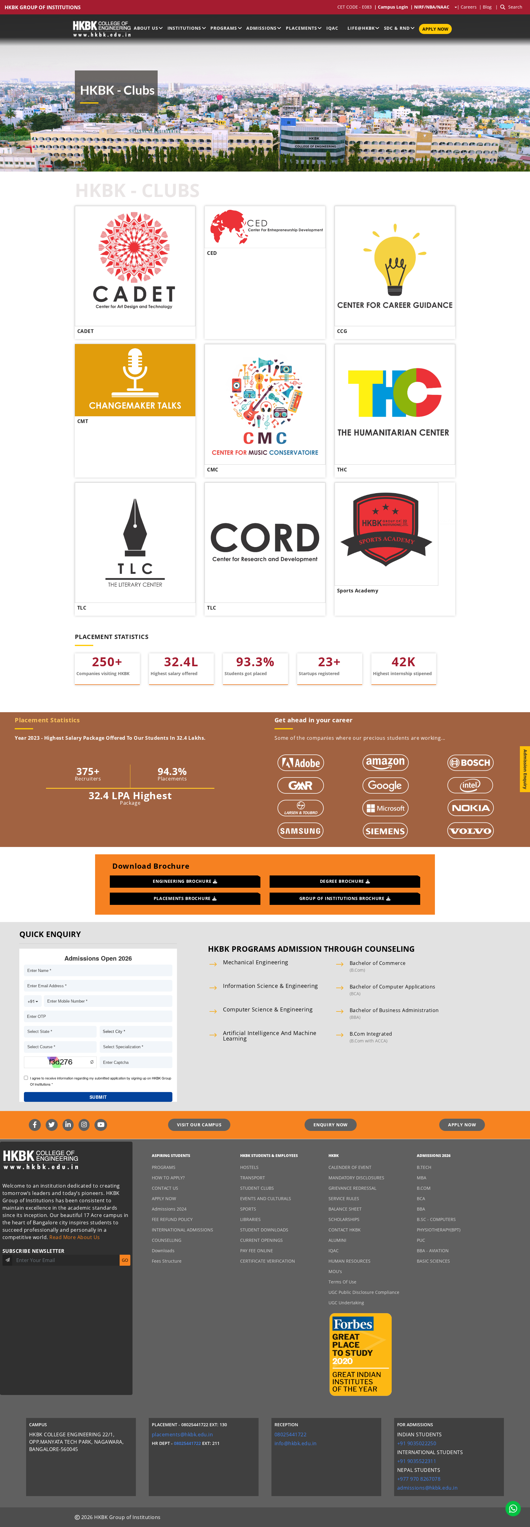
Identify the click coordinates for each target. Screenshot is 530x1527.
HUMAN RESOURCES (349, 1261)
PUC (421, 1240)
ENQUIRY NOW (330, 1125)
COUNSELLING (166, 1240)
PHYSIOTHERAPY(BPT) (438, 1230)
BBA (421, 1209)
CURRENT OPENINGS (261, 1240)
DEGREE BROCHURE (343, 881)
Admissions (261, 28)
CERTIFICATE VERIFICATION (267, 1261)
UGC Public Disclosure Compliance (363, 1292)
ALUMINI (337, 1240)
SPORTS (248, 1209)
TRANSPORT (252, 1178)
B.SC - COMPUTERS (436, 1219)
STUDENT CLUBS (257, 1188)
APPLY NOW (435, 29)
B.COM (424, 1188)
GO (125, 1260)
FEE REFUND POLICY (172, 1219)
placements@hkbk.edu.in (182, 1434)
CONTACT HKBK (344, 1230)
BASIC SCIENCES (433, 1261)
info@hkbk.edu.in (296, 1443)
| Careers (468, 7)
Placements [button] (301, 28)
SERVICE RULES (343, 1198)
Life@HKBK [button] (361, 28)
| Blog (486, 7)
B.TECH (424, 1167)
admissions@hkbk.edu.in (427, 1487)
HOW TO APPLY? (168, 1178)
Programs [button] (223, 28)
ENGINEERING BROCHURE (183, 881)
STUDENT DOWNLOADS (264, 1230)
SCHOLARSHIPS (343, 1219)
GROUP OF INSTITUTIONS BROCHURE (342, 898)
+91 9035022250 (416, 1443)
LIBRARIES (250, 1219)
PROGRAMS (163, 1167)
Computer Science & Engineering (268, 1009)
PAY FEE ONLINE (256, 1250)
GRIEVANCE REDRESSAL (352, 1188)
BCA (421, 1198)
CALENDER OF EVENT (349, 1167)
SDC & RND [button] (397, 28)
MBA (421, 1178)
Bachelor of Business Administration (394, 1010)
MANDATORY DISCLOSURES (356, 1178)
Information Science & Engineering (270, 985)
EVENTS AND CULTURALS (265, 1198)
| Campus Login (392, 7)
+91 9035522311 (416, 1461)
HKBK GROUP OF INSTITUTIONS (43, 7)
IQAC (332, 28)
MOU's (335, 1271)
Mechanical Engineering (255, 962)
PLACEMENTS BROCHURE (183, 898)
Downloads (163, 1250)
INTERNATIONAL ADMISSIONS (182, 1230)
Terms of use (342, 1282)
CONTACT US (165, 1188)
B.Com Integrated (371, 1033)
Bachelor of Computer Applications (393, 986)
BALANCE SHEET (345, 1209)
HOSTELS (249, 1167)
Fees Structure (167, 1261)
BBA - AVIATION (433, 1250)
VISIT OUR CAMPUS (199, 1125)
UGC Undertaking (346, 1303)
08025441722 (187, 1443)
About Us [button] (146, 28)
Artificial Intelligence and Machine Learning (270, 1035)
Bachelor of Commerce (378, 963)
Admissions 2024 (169, 1209)
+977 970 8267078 (419, 1479)
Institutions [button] (184, 28)
